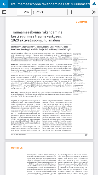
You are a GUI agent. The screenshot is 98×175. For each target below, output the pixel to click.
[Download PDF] (94, 4)
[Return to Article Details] (4, 4)
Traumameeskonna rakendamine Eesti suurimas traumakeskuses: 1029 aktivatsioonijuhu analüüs (54, 4)
